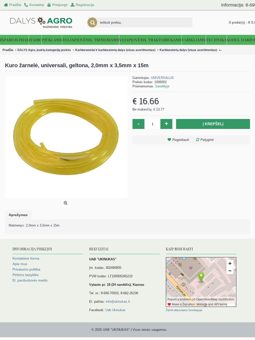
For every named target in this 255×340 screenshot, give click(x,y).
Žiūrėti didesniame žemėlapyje (184, 310)
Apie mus (19, 264)
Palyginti (207, 140)
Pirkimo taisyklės (25, 275)
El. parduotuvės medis (30, 280)
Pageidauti (180, 140)
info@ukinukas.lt (118, 301)
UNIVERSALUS (162, 78)
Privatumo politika (26, 269)
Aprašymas (18, 215)
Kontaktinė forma (25, 258)
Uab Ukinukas (115, 310)
